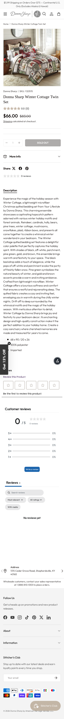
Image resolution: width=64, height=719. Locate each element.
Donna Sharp (10, 91)
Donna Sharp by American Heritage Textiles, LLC (31, 711)
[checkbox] (13, 507)
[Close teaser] (9, 343)
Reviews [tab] (13, 482)
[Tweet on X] (14, 168)
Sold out (43, 142)
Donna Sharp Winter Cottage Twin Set (28, 24)
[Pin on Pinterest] (27, 168)
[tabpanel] (32, 274)
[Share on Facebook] (20, 168)
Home (5, 24)
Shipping (7, 121)
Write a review (32, 469)
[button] (58, 14)
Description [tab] (10, 190)
